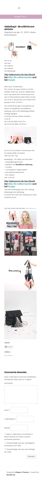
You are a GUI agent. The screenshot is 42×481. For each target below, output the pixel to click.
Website (7, 428)
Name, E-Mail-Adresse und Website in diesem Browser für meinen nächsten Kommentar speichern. (18, 436)
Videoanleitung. (30, 208)
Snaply (11, 79)
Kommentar (8, 383)
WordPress (10, 475)
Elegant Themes (22, 472)
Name (7, 410)
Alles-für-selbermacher (20, 77)
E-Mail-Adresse (10, 419)
